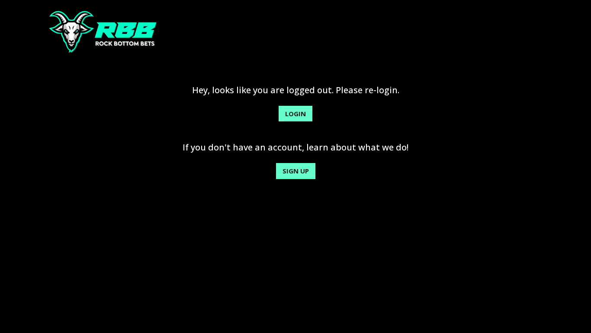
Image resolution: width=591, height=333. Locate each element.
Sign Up (296, 170)
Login (295, 113)
